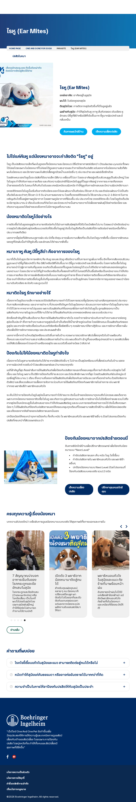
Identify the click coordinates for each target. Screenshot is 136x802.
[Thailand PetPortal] (27, 720)
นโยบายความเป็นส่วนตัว (18, 772)
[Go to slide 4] (21, 620)
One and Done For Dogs (39, 48)
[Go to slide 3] (18, 620)
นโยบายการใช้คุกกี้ (16, 777)
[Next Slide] (126, 526)
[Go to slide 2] (15, 620)
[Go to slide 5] (25, 620)
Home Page (15, 48)
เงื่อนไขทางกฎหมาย (16, 789)
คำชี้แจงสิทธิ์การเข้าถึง (18, 783)
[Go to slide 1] (11, 620)
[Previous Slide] (121, 526)
